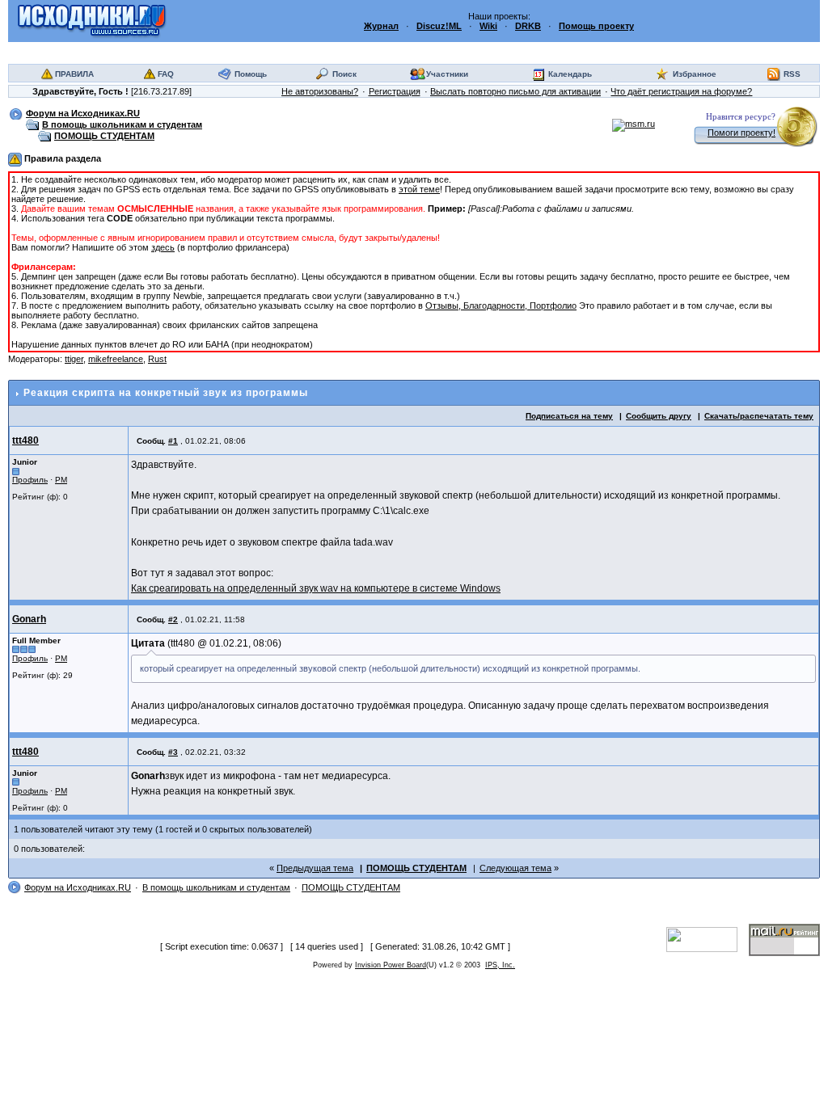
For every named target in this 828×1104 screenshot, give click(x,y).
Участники (447, 74)
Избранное (694, 74)
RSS (792, 74)
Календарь (570, 74)
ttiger (74, 359)
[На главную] (91, 20)
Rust (157, 359)
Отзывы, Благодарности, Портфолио (501, 305)
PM (61, 479)
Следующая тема (515, 868)
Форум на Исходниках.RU (83, 113)
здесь (163, 247)
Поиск (344, 74)
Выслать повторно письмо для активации (515, 91)
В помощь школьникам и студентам (122, 124)
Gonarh (29, 619)
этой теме (419, 189)
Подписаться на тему (569, 415)
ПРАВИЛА (74, 74)
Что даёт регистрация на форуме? (681, 91)
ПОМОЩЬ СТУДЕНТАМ (104, 136)
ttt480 (25, 440)
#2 (173, 619)
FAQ (166, 74)
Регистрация (394, 91)
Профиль (30, 479)
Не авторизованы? (319, 91)
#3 (173, 752)
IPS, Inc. (500, 965)
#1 (173, 440)
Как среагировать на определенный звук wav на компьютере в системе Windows (316, 588)
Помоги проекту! (741, 132)
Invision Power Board (390, 965)
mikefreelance (115, 359)
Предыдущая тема (315, 868)
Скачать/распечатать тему (758, 415)
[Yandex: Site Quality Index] (707, 938)
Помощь (250, 74)
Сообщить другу (658, 415)
